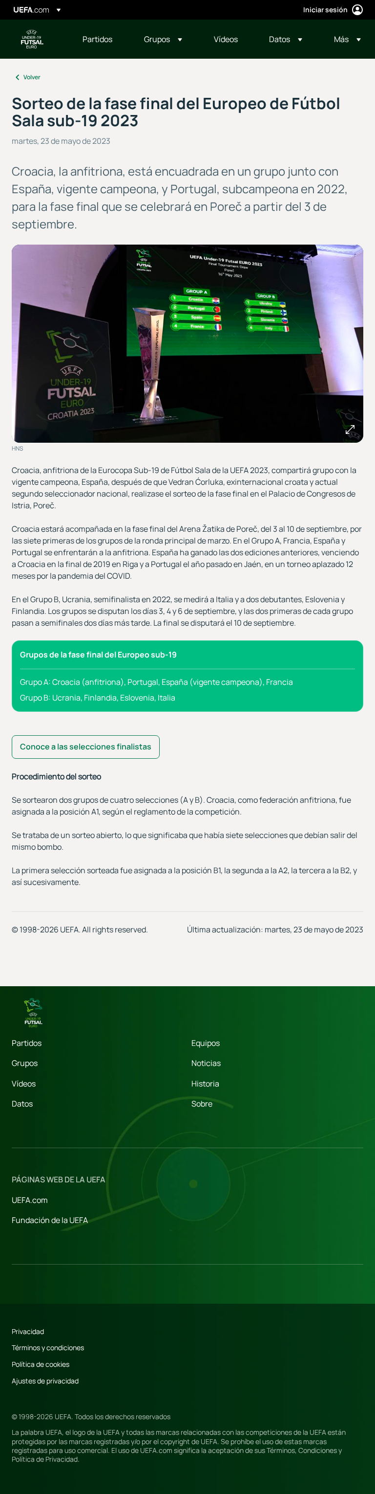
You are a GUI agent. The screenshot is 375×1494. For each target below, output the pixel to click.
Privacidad (28, 1331)
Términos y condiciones (48, 1347)
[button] (163, 39)
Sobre (201, 1103)
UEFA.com (30, 1200)
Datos (22, 1103)
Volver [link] (32, 77)
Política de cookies (40, 1364)
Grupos (25, 1063)
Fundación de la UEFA (50, 1220)
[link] (97, 39)
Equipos (205, 1043)
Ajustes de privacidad (45, 1380)
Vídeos (24, 1083)
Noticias (206, 1063)
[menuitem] (101, 39)
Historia (205, 1083)
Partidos (27, 1043)
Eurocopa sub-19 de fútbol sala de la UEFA (32, 39)
